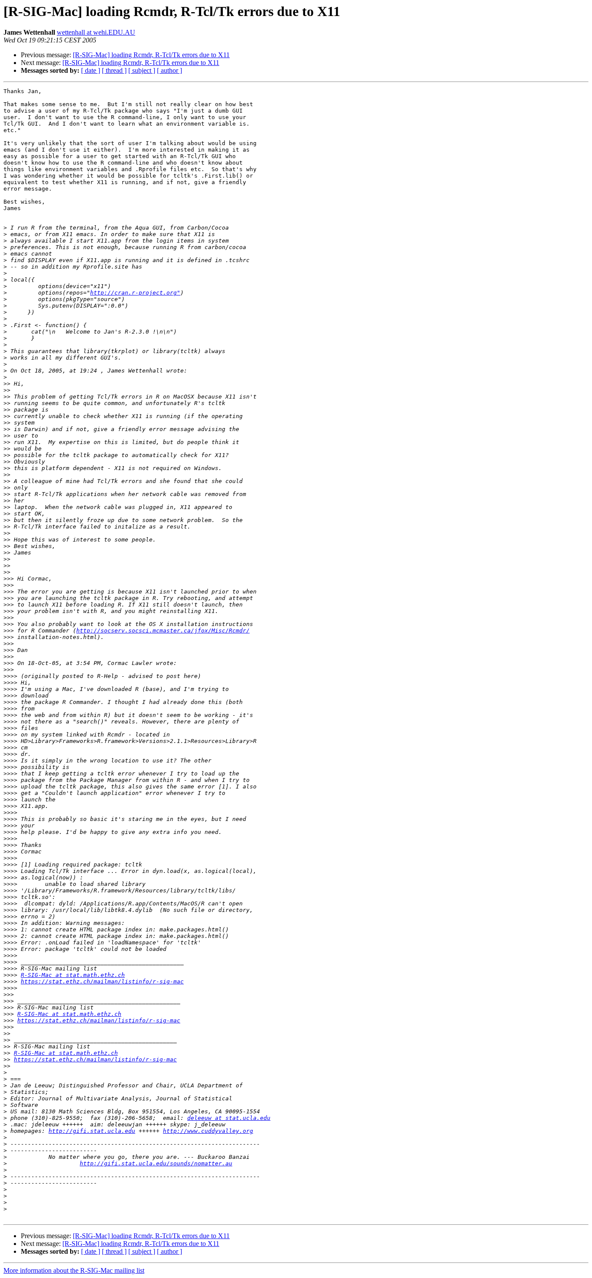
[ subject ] (141, 70)
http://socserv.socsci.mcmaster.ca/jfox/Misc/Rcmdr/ (163, 630)
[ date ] (90, 70)
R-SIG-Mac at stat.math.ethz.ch (73, 975)
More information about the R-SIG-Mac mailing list (73, 1270)
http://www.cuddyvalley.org (208, 1131)
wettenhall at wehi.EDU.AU (96, 32)
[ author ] (169, 70)
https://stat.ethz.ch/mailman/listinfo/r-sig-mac (102, 981)
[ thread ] (114, 70)
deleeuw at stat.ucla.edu (228, 1118)
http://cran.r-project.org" (135, 292)
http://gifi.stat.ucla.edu (92, 1131)
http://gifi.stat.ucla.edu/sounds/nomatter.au (156, 1163)
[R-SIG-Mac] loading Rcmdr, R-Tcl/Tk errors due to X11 (151, 54)
